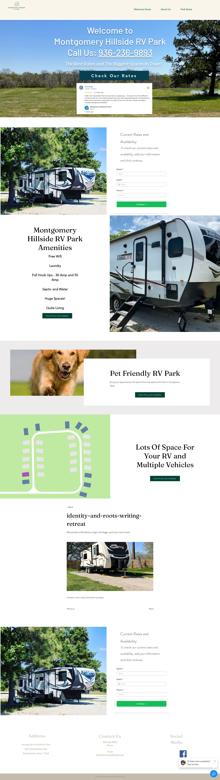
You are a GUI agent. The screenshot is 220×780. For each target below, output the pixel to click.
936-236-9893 (125, 52)
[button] (75, 507)
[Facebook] (183, 753)
